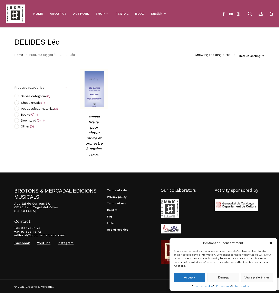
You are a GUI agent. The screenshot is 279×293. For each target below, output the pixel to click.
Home (18, 55)
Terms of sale (117, 190)
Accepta (189, 277)
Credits (112, 210)
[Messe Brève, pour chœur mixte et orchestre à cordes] (94, 89)
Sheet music (33, 103)
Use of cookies (204, 286)
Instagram (66, 243)
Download (31, 120)
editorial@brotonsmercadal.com (39, 235)
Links (110, 223)
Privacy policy (224, 286)
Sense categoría (35, 96)
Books (27, 114)
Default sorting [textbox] (250, 55)
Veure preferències (257, 277)
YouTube (43, 243)
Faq (109, 216)
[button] (271, 243)
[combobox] (252, 56)
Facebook (22, 243)
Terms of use (243, 286)
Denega (223, 277)
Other (27, 126)
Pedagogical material (39, 108)
